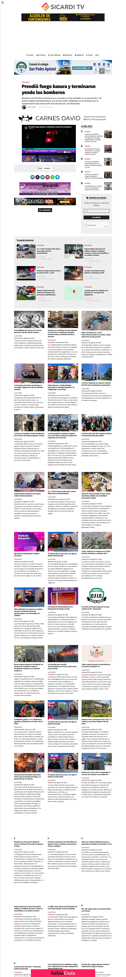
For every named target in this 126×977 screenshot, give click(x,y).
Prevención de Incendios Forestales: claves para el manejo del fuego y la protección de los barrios (27, 777)
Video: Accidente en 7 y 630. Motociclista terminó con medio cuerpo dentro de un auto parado (96, 335)
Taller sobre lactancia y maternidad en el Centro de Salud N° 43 (96, 665)
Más (96, 55)
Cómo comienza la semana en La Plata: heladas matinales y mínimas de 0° (96, 552)
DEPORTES (17, 729)
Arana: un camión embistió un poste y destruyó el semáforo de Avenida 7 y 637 (97, 843)
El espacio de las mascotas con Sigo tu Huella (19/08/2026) (62, 555)
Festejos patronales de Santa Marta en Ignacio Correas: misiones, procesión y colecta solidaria (62, 844)
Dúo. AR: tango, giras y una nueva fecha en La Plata (96, 910)
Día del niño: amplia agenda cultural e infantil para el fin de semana (96, 965)
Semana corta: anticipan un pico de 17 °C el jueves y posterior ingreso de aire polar (97, 722)
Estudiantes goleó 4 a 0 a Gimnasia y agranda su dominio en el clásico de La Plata (28, 722)
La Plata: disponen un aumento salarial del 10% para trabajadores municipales (96, 384)
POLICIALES (42, 55)
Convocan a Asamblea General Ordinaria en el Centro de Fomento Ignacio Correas (29, 435)
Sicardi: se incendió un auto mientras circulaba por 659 (94, 272)
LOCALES (31, 55)
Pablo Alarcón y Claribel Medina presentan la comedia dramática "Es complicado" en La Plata (61, 387)
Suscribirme (96, 217)
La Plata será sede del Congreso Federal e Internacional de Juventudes (97, 435)
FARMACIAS (80, 55)
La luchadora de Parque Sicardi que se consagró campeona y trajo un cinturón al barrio (28, 387)
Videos (90, 55)
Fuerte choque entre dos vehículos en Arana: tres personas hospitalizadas (46, 293)
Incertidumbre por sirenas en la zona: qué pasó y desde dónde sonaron (28, 331)
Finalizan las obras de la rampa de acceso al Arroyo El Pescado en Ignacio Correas (28, 844)
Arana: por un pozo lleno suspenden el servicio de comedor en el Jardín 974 (96, 773)
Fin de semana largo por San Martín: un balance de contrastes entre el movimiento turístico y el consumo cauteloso (28, 668)
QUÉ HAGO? (68, 55)
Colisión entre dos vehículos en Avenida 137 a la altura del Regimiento (96, 293)
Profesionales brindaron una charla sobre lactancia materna (27, 495)
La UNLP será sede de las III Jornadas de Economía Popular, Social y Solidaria (62, 908)
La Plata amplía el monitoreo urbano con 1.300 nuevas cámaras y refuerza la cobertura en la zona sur (62, 436)
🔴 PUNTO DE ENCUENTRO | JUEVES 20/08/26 (26, 555)
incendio (47, 168)
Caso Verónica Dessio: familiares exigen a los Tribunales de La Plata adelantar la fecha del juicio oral (63, 966)
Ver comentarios (45, 210)
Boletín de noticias (97, 198)
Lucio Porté (31, 107)
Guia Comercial (55, 55)
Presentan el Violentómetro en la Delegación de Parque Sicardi (60, 608)
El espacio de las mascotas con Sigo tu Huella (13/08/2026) (62, 776)
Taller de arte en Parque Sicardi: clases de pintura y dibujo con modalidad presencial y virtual (96, 496)
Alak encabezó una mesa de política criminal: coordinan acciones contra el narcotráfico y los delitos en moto (96, 252)
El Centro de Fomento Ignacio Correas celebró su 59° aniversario (96, 608)
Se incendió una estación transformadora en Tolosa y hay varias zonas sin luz (62, 667)
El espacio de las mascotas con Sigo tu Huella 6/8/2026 (62, 723)
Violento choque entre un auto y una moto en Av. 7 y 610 (49, 272)
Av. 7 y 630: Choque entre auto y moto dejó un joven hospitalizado (48, 251)
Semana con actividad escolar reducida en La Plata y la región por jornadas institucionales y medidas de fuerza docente (62, 333)
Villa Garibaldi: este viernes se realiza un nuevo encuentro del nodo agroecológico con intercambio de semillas (28, 612)
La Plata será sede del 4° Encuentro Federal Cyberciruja (27, 968)
